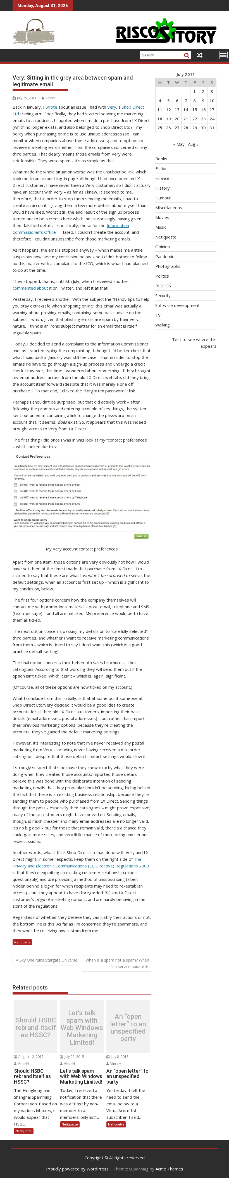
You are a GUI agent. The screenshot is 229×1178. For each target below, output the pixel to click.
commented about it (32, 288)
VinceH (51, 98)
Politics (162, 276)
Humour (163, 198)
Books (161, 158)
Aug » (193, 144)
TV (158, 315)
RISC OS (163, 285)
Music (160, 227)
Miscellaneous (168, 207)
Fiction (161, 168)
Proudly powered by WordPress (77, 1169)
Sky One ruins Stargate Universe (48, 960)
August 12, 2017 (31, 1056)
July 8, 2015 (119, 1056)
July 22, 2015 (74, 1056)
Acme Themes (169, 1169)
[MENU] (223, 55)
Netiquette (22, 942)
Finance (162, 178)
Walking (162, 325)
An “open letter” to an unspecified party (128, 1028)
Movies (162, 217)
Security (163, 295)
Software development (177, 305)
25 (159, 127)
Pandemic (164, 256)
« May (179, 144)
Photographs (167, 266)
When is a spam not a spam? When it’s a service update (117, 963)
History (162, 188)
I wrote (50, 107)
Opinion (162, 246)
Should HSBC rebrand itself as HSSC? (36, 1028)
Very (111, 107)
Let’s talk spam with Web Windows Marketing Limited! (82, 1027)
